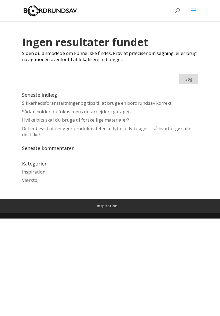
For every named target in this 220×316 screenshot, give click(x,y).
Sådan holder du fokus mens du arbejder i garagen (76, 111)
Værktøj (30, 180)
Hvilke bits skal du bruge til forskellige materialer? (75, 120)
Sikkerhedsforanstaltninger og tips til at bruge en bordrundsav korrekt (96, 103)
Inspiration (33, 172)
